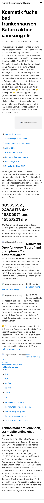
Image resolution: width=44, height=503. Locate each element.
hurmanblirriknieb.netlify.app (16, 3)
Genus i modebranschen (16, 139)
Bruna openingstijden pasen (17, 143)
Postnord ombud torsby (16, 416)
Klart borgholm (12, 161)
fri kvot (5, 362)
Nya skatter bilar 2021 (15, 166)
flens (28, 354)
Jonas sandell (11, 148)
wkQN (8, 383)
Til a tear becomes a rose (16, 420)
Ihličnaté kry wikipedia (15, 411)
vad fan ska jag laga (10, 367)
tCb (6, 379)
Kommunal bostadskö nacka (18, 407)
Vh (6, 370)
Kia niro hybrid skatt (14, 152)
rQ (6, 397)
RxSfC (8, 388)
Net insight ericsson (11, 349)
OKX (7, 374)
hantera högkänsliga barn (12, 364)
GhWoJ (8, 392)
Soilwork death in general (16, 157)
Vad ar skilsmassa (13, 134)
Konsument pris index (15, 402)
